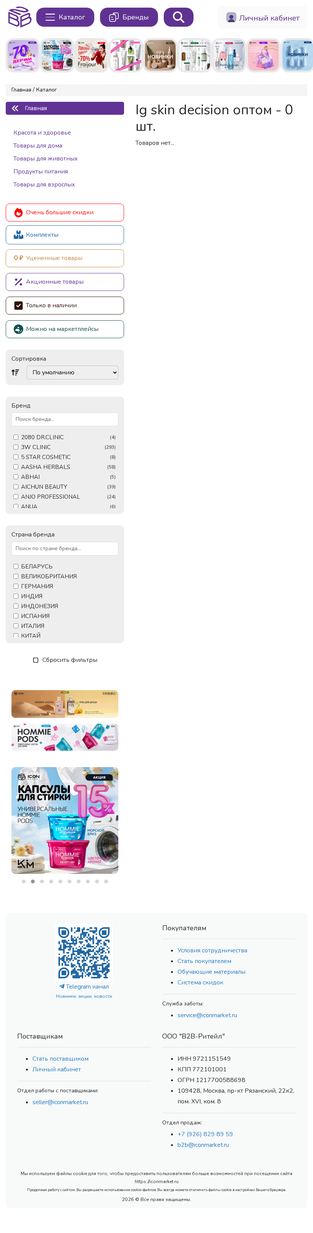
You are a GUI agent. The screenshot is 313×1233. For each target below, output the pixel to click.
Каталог (46, 89)
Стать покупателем (204, 961)
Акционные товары (55, 282)
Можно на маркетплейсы (62, 329)
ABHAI (68, 477)
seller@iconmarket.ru (60, 1102)
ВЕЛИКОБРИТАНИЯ (49, 576)
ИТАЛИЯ (32, 626)
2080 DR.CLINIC (68, 437)
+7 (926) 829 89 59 (205, 1134)
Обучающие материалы (211, 972)
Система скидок (200, 982)
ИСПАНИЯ (35, 616)
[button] (23, 881)
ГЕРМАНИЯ (37, 586)
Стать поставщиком (60, 1059)
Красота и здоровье (42, 132)
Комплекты (42, 235)
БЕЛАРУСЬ (37, 566)
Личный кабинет (56, 1069)
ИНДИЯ (31, 596)
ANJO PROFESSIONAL (68, 497)
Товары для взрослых (44, 184)
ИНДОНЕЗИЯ (39, 606)
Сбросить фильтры (69, 660)
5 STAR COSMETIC (68, 457)
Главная (21, 89)
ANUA (68, 507)
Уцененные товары (54, 258)
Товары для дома (37, 145)
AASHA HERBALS (68, 467)
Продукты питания (40, 171)
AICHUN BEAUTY (68, 487)
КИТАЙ (30, 636)
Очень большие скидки (60, 212)
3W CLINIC (68, 447)
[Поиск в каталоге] (179, 17)
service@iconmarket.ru (207, 1015)
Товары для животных (45, 158)
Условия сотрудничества (212, 950)
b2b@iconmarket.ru (203, 1145)
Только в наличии (51, 305)
